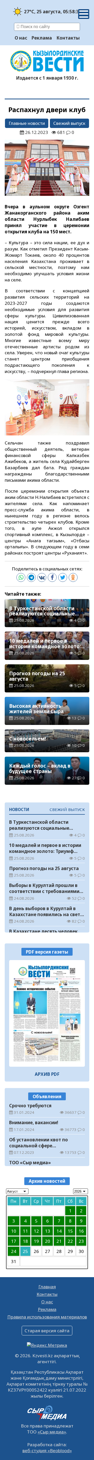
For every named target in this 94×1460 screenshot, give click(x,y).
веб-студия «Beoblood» (47, 1450)
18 (25, 1241)
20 (47, 1241)
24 (13, 1251)
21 (59, 1241)
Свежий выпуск (69, 123)
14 (59, 1231)
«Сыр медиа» (52, 1432)
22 (70, 1241)
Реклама (42, 38)
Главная (47, 1287)
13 (47, 1231)
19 (36, 1241)
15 (70, 1231)
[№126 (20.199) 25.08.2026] (47, 1013)
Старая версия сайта (47, 1331)
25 (25, 1251)
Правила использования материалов (47, 1317)
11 (25, 1231)
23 (81, 1241)
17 (13, 1241)
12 (36, 1231)
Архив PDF (47, 1074)
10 (13, 1231)
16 (81, 1231)
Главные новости (27, 123)
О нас (21, 38)
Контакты (68, 38)
